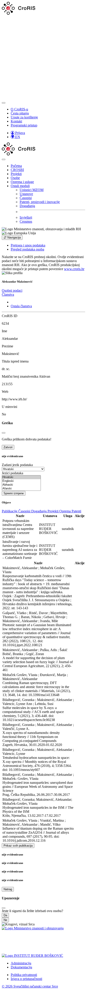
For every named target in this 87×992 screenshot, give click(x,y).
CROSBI (17, 170)
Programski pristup (24, 125)
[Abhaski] (21, 485)
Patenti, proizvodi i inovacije (40, 202)
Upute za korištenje (24, 117)
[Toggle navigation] (3, 103)
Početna (16, 166)
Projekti (16, 174)
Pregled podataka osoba (27, 249)
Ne (5, 920)
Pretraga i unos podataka (28, 245)
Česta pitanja (20, 113)
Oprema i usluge (22, 182)
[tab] (12, 290)
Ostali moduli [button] (20, 186)
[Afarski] (21, 489)
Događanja (27, 206)
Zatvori (8, 447)
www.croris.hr (74, 269)
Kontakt (16, 121)
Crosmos (26, 221)
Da (5, 915)
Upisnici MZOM (32, 190)
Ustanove (26, 194)
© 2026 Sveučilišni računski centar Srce (30, 986)
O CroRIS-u (19, 109)
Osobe (15, 178)
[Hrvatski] (21, 477)
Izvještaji (26, 217)
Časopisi (26, 198)
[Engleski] (21, 481)
